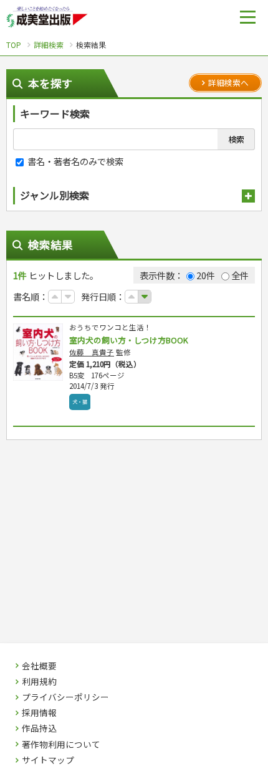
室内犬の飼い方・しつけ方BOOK (128, 340)
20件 (205, 275)
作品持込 (39, 728)
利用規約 (39, 681)
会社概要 (39, 666)
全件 (240, 275)
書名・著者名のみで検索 (74, 161)
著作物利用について (61, 744)
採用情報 (39, 713)
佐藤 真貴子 (91, 352)
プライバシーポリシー (65, 697)
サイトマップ (48, 760)
